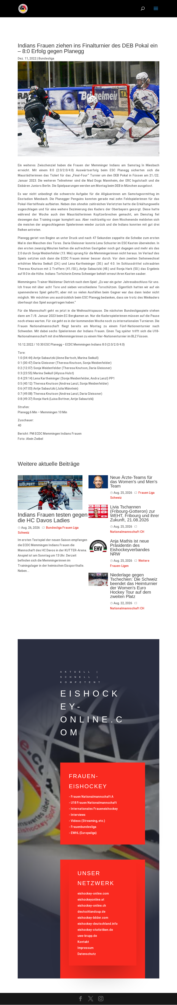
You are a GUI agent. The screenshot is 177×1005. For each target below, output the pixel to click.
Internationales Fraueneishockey (94, 808)
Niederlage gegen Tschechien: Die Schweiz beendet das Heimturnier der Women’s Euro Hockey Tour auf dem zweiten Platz (133, 585)
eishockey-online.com (93, 893)
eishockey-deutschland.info (97, 923)
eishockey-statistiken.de (95, 929)
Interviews (78, 814)
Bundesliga (46, 58)
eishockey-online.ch (91, 905)
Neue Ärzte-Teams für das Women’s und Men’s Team (133, 481)
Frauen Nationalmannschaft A (92, 796)
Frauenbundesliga (83, 827)
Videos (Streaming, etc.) (88, 821)
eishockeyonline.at (90, 899)
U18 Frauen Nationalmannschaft (94, 802)
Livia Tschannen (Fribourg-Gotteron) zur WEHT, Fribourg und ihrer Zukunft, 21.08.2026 (134, 513)
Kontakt (83, 942)
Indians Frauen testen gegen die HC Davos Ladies (52, 517)
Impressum (85, 948)
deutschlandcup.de (91, 911)
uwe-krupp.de (87, 935)
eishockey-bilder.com (92, 917)
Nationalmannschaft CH (127, 531)
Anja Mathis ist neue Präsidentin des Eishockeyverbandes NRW (130, 547)
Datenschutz (86, 954)
